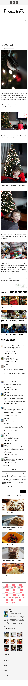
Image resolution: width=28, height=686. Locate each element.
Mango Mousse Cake (9, 545)
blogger (3, 339)
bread (5, 665)
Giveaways (18, 590)
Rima (5, 392)
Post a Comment (6, 465)
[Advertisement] (14, 33)
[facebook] (11, 2)
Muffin (4, 595)
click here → (5, 483)
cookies (19, 587)
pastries (20, 597)
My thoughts (5, 597)
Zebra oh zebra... (8, 512)
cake (4, 587)
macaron (18, 592)
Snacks (4, 602)
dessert (4, 590)
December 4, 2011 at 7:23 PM (10, 454)
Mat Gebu (6, 379)
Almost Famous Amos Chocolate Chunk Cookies (12, 528)
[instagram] (14, 2)
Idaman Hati (7, 443)
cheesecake (11, 587)
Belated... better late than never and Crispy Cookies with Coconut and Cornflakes (13, 321)
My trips (13, 597)
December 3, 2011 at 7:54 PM (10, 389)
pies (9, 600)
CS (4, 364)
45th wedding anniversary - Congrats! (12, 334)
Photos (4, 600)
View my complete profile (9, 628)
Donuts (11, 590)
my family (11, 595)
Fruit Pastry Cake (8, 576)
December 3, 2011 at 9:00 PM (10, 403)
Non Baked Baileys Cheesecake (12, 560)
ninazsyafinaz (7, 343)
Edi (5, 457)
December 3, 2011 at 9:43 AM (10, 376)
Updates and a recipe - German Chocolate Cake (13, 306)
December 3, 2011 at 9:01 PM (10, 415)
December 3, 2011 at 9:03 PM (10, 430)
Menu (2, 20)
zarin (5, 356)
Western (10, 602)
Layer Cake (10, 592)
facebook (12, 339)
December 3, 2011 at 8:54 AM (10, 361)
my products (20, 595)
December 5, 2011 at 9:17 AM (10, 462)
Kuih (4, 592)
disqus (7, 339)
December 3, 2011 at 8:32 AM (10, 353)
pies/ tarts (16, 600)
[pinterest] (17, 2)
